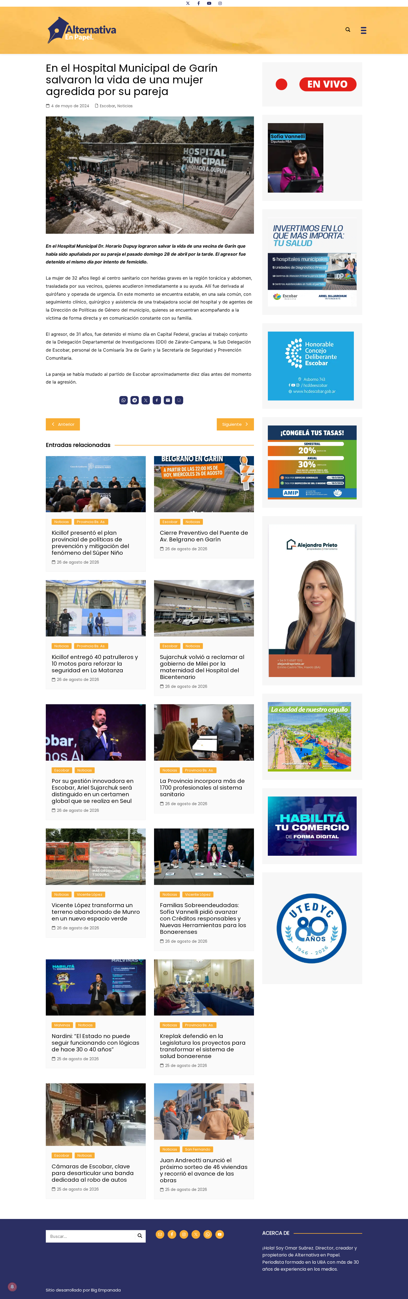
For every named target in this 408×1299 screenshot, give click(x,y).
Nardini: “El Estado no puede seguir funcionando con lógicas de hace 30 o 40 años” (95, 1042)
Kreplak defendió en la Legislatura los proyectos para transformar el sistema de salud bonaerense (203, 1046)
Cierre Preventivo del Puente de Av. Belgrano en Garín (204, 536)
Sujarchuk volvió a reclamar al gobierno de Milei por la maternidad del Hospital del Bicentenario (202, 667)
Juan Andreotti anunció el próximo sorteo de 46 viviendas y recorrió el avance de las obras (204, 1170)
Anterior (66, 424)
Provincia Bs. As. (91, 521)
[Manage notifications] (12, 1286)
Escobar (107, 106)
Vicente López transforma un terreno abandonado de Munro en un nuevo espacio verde (96, 911)
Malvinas (62, 1025)
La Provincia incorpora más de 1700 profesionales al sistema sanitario (202, 787)
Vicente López (89, 894)
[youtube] (209, 3)
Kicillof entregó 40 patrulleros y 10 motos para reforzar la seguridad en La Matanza (95, 663)
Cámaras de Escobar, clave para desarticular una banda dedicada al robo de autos (93, 1173)
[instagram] (220, 3)
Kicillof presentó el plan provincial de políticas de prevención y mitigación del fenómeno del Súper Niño (90, 543)
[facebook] (198, 3)
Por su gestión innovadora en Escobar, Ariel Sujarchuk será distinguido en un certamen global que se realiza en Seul (93, 791)
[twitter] (188, 3)
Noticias (125, 106)
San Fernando (197, 1149)
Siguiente (232, 424)
